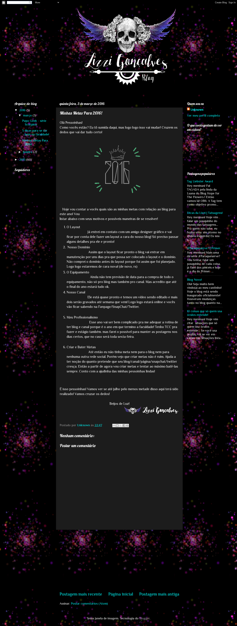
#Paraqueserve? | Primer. (204, 248)
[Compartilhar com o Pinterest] (127, 425)
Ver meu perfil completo (203, 115)
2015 (22, 159)
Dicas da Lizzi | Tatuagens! (205, 213)
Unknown (197, 109)
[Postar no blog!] (117, 425)
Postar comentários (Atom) (89, 603)
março (28, 115)
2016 (22, 110)
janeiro (28, 152)
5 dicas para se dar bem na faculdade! (35, 132)
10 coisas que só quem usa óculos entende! (204, 313)
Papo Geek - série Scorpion (34, 122)
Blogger (144, 618)
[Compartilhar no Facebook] (124, 425)
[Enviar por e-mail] (114, 425)
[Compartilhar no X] (120, 425)
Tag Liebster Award (200, 181)
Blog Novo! (194, 279)
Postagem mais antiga (159, 594)
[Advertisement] (119, 560)
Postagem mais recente (81, 594)
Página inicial (120, 594)
